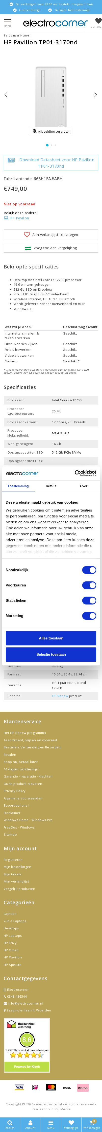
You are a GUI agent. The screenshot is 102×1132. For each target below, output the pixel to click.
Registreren (13, 859)
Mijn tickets (13, 874)
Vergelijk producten (19, 888)
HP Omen (11, 950)
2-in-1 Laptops (15, 921)
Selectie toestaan (51, 654)
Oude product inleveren (23, 783)
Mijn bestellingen (17, 867)
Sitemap (10, 834)
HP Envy (10, 942)
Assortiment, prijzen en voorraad (30, 740)
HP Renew (60, 696)
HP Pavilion (19, 218)
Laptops (10, 913)
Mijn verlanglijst (16, 881)
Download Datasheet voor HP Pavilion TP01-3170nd (56, 163)
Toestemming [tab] (18, 486)
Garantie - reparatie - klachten (28, 776)
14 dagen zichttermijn (21, 769)
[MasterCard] (53, 1089)
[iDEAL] (37, 1089)
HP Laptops (13, 935)
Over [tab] (83, 486)
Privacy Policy (15, 791)
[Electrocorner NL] (55, 23)
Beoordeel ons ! (16, 805)
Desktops (11, 928)
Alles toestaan (51, 638)
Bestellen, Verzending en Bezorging (32, 747)
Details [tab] (51, 486)
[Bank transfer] (69, 1089)
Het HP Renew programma (25, 732)
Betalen (10, 754)
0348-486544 (16, 996)
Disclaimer (12, 813)
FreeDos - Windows (19, 827)
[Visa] (21, 1089)
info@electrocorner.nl (25, 1003)
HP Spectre (13, 964)
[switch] (89, 585)
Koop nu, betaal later (21, 762)
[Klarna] (83, 1089)
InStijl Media (60, 1109)
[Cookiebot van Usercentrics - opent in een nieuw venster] (74, 473)
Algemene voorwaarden (23, 798)
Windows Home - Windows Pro (28, 820)
